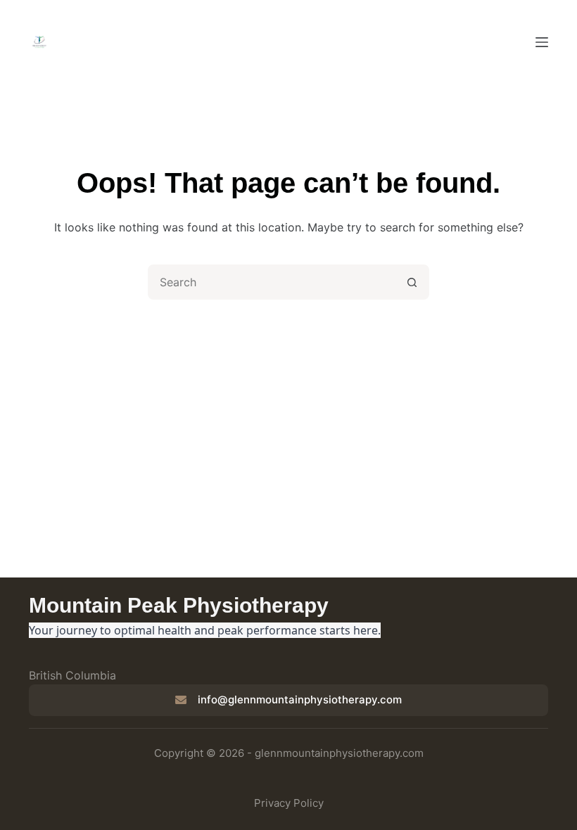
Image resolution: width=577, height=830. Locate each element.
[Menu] (541, 42)
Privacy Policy (289, 803)
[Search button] (411, 282)
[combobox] (272, 282)
